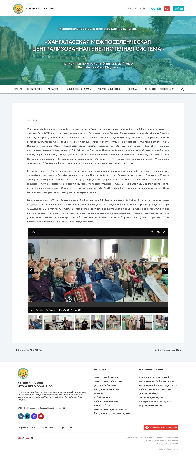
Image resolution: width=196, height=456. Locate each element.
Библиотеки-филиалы (78, 89)
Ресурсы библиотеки (109, 89)
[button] (178, 8)
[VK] (153, 9)
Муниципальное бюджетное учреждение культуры (98, 29)
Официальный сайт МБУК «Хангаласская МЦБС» (35, 385)
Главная (18, 89)
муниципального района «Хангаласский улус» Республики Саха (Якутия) (98, 65)
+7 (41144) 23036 (136, 8)
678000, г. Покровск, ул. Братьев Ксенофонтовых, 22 (41, 408)
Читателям (54, 89)
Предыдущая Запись (27, 349)
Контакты (150, 89)
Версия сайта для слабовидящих (162, 427)
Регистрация (167, 89)
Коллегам (133, 89)
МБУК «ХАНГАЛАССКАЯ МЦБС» (40, 8)
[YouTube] (159, 9)
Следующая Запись (169, 349)
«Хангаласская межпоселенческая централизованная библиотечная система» (98, 45)
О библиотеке (34, 89)
